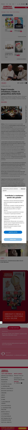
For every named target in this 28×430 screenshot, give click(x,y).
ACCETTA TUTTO (13, 232)
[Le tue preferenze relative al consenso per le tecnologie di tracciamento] (1, 322)
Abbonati (23, 188)
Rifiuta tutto (13, 239)
